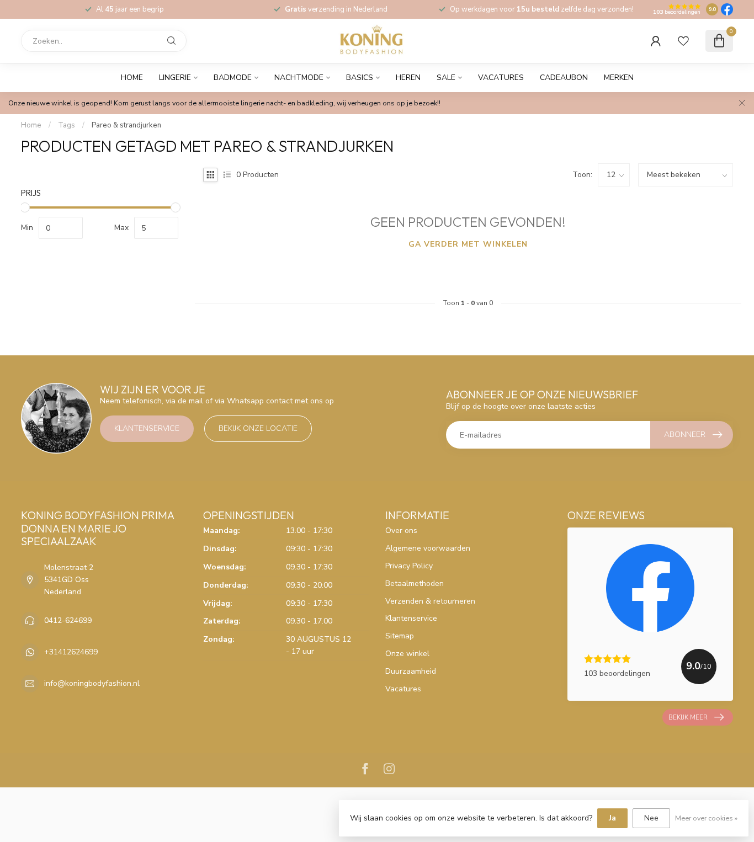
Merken (619, 77)
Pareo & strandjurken (126, 125)
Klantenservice (146, 428)
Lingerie (175, 77)
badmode (233, 77)
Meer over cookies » (706, 818)
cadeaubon (564, 77)
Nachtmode (298, 77)
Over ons (401, 530)
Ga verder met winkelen (468, 244)
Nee (651, 818)
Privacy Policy (409, 566)
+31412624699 (71, 652)
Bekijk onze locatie (258, 428)
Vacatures (501, 77)
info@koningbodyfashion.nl (92, 683)
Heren (408, 77)
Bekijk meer (688, 717)
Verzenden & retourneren (430, 601)
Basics (359, 77)
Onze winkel (407, 653)
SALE (446, 77)
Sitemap (399, 636)
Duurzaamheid (410, 671)
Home (132, 77)
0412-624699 (68, 620)
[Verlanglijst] (683, 41)
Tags (66, 125)
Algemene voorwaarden (427, 548)
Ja (612, 818)
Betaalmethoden (414, 583)
